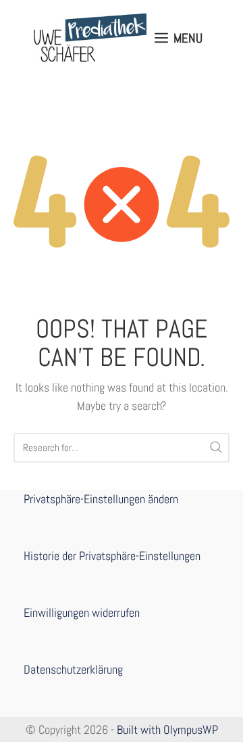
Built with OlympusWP (167, 729)
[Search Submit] (216, 448)
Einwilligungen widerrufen (82, 612)
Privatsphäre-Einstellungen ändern (101, 499)
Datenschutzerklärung (73, 669)
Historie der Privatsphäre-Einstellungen (112, 555)
